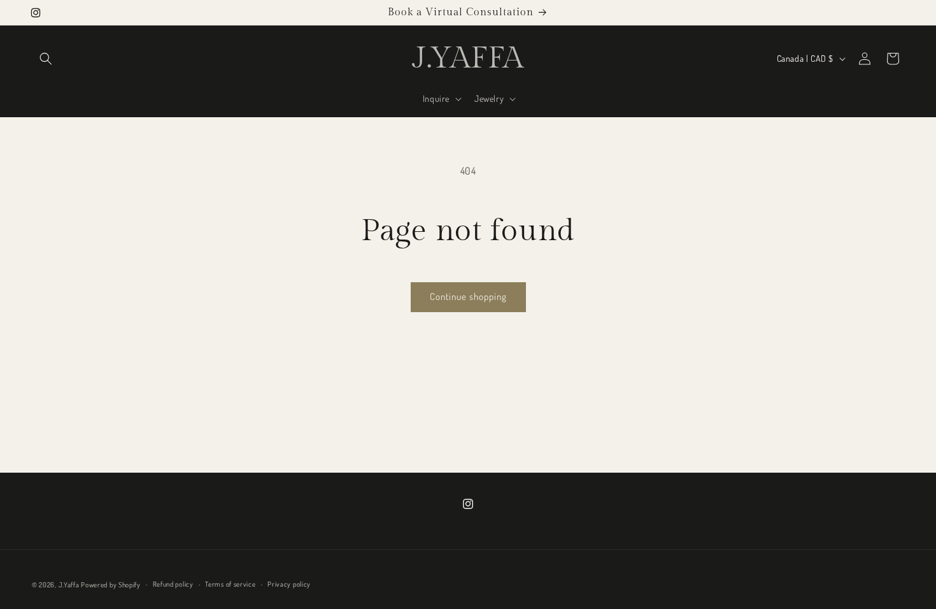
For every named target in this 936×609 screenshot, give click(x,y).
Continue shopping (468, 296)
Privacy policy (289, 584)
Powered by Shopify (111, 584)
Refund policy (173, 584)
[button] (46, 59)
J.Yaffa (69, 584)
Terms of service (230, 584)
